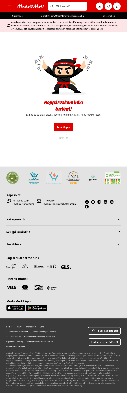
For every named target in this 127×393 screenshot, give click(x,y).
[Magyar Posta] (11, 266)
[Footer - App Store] (15, 308)
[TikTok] (88, 206)
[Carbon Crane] (113, 177)
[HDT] (52, 266)
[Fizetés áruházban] (52, 288)
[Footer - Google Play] (36, 308)
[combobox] (70, 6)
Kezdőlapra (63, 127)
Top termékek (108, 15)
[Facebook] (88, 202)
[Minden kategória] (9, 6)
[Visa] (11, 287)
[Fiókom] (99, 6)
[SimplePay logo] (93, 177)
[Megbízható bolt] (12, 177)
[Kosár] (117, 6)
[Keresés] (52, 6)
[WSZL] (39, 266)
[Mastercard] (25, 287)
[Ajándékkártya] (39, 287)
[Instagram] (100, 202)
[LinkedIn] (107, 202)
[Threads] (113, 202)
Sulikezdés (17, 15)
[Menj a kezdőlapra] (30, 6)
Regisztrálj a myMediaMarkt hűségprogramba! (62, 15)
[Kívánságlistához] (108, 6)
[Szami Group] (25, 266)
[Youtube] (94, 202)
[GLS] (66, 267)
